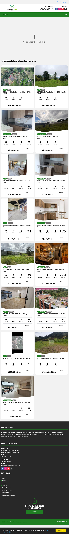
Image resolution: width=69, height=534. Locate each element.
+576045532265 (48, 8)
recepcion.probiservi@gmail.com (10, 465)
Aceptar (61, 530)
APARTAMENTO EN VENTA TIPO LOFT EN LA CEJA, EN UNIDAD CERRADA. (51, 269)
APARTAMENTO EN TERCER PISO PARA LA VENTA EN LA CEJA (17, 402)
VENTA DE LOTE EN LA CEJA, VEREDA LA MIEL (17, 358)
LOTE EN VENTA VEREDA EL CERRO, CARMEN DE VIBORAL (51, 92)
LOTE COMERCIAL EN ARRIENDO (47, 136)
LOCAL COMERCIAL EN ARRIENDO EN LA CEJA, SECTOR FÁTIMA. (17, 225)
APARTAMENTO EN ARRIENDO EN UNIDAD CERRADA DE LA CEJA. (51, 181)
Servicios (4, 485)
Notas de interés (6, 488)
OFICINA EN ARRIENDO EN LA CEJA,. (15, 314)
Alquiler (4, 483)
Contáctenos (5, 492)
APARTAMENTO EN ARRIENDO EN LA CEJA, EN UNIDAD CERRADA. (51, 225)
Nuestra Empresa (7, 490)
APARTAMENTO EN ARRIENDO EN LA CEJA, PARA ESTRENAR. (17, 136)
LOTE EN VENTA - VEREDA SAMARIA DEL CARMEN (17, 269)
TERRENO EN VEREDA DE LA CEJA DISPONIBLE (17, 92)
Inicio (3, 478)
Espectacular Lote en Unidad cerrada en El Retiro (51, 358)
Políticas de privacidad (8, 495)
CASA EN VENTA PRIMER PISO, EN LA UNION (17, 181)
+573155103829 (46, 9)
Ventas (4, 480)
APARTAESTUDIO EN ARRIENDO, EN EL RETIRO (51, 314)
